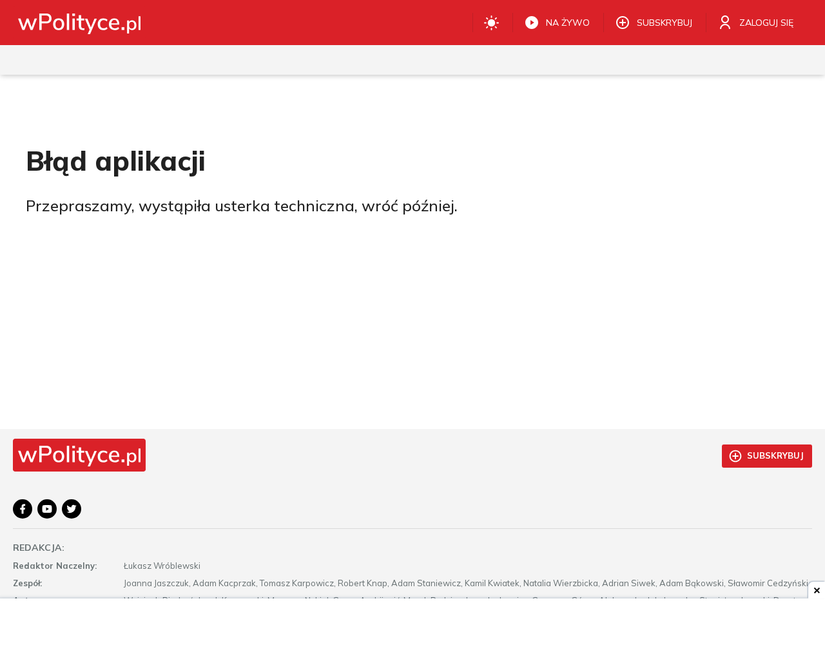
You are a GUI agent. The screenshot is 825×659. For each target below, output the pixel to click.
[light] (491, 22)
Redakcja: (38, 547)
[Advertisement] (412, 630)
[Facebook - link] (22, 509)
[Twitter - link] (71, 509)
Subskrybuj (775, 455)
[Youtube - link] (47, 509)
